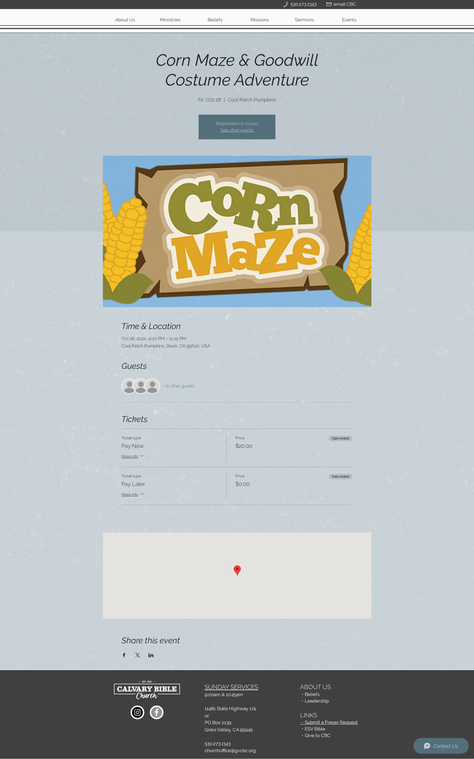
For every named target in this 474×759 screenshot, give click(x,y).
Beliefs (312, 694)
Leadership (317, 701)
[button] (170, 20)
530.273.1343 (218, 743)
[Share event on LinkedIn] (151, 655)
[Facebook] (156, 712)
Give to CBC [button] (318, 735)
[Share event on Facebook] (124, 655)
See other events (237, 130)
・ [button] (302, 735)
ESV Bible (315, 729)
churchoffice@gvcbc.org (230, 750)
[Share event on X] (137, 655)
